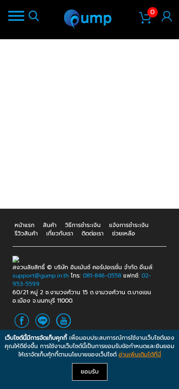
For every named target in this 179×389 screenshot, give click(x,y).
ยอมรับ (90, 371)
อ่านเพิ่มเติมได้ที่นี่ (140, 354)
